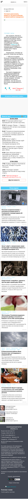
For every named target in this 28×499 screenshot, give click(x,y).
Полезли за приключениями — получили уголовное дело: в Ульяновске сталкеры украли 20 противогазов (12, 212)
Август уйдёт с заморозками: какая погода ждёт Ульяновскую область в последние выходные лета (13, 247)
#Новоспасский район (11, 349)
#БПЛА (3, 349)
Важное (3, 348)
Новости (9, 206)
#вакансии (4, 386)
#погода (3, 244)
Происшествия (14, 348)
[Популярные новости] (25, 116)
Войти (25, 2)
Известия (14, 44)
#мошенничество (5, 313)
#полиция (4, 208)
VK (16, 90)
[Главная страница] (13, 2)
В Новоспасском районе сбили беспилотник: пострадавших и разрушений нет (11, 353)
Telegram (20, 88)
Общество (9, 242)
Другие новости (14, 180)
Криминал (4, 206)
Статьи (14, 206)
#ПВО (18, 349)
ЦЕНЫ (12, 33)
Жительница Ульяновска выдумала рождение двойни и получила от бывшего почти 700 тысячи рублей (13, 316)
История (3, 277)
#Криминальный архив (7, 278)
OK (19, 90)
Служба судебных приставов (8, 492)
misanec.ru (4, 442)
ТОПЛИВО (7, 33)
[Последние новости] (22, 116)
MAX (14, 88)
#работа (9, 386)
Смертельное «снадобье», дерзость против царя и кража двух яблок (13, 281)
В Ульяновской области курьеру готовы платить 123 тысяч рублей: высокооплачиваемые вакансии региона (13, 390)
